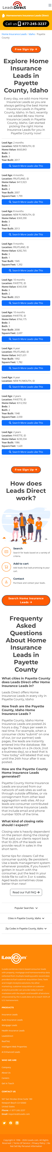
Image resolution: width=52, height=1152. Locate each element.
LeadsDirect (7, 1036)
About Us (6, 1072)
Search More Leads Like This (27, 166)
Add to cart (21, 563)
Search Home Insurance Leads (26, 600)
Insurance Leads (10, 1014)
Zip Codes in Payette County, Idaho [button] (24, 928)
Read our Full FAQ (25, 892)
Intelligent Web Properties (14, 1046)
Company (6, 1067)
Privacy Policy (38, 1143)
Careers (5, 1078)
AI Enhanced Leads (11, 1052)
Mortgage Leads (9, 1025)
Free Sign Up (25, 49)
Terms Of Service (21, 1143)
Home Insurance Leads (14, 34)
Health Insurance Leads (13, 1030)
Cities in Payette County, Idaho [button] (24, 918)
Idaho (32, 34)
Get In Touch (8, 1083)
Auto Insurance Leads (12, 1019)
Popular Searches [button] (24, 908)
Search (18, 548)
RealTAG (6, 1041)
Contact (18, 578)
